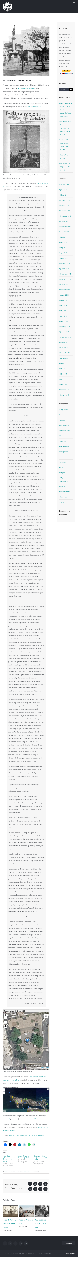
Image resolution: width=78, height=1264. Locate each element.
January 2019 (64, 269)
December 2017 (65, 337)
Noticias (63, 486)
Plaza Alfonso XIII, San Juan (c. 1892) (23, 1157)
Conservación (64, 425)
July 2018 (63, 300)
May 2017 (63, 374)
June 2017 (63, 369)
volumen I (6, 1119)
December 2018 (65, 274)
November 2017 (65, 342)
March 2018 (64, 321)
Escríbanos (71, 1261)
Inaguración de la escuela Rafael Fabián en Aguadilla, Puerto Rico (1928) (10, 1227)
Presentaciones (65, 492)
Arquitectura (64, 409)
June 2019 (63, 242)
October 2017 (65, 348)
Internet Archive (32, 1119)
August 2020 (64, 184)
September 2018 (65, 290)
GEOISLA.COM (20, 1261)
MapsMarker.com (44, 1067)
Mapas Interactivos (64, 479)
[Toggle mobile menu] (74, 3)
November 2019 (65, 216)
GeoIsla (6, 1171)
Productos (63, 497)
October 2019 (65, 221)
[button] (27, 1040)
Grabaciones (64, 457)
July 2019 (63, 237)
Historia (63, 462)
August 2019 (64, 232)
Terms (47, 1069)
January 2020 (64, 205)
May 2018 (63, 311)
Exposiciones (64, 446)
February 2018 (65, 326)
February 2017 (65, 390)
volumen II (14, 1119)
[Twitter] (10, 1251)
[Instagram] (21, 1251)
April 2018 (63, 316)
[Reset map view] (5, 1026)
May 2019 (63, 247)
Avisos (62, 420)
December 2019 (65, 211)
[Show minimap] (47, 1065)
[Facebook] (5, 1251)
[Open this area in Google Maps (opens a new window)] (6, 1068)
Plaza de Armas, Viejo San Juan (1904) (41, 1223)
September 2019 (65, 226)
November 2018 (65, 279)
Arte (61, 415)
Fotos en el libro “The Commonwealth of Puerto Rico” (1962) (25, 1227)
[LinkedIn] (26, 1251)
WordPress (48, 1261)
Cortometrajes (65, 431)
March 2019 (64, 258)
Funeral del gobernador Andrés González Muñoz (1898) (9, 1159)
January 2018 (64, 332)
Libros (62, 467)
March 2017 (64, 384)
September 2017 (65, 353)
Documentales (65, 436)
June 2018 (63, 305)
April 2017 (63, 379)
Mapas (62, 473)
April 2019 (63, 253)
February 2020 (65, 200)
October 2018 (65, 284)
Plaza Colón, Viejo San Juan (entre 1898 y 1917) (40, 1158)
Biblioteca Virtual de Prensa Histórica (21, 1136)
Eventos (63, 441)
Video (62, 502)
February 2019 (65, 263)
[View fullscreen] (5, 1022)
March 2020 (64, 195)
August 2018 (64, 295)
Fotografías (26, 1171)
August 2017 (64, 358)
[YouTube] (15, 1251)
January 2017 (64, 395)
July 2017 (63, 363)
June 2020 (63, 190)
